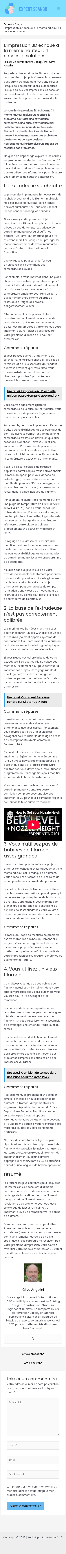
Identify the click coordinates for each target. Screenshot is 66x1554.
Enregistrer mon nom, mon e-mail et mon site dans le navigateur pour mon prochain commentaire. (32, 1491)
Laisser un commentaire (19, 62)
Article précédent (33, 1354)
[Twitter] (33, 1339)
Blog (39, 62)
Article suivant (33, 1363)
